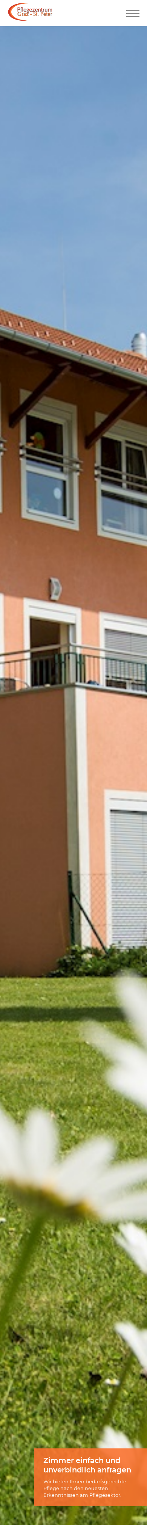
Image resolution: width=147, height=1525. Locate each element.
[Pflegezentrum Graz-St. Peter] (30, 18)
